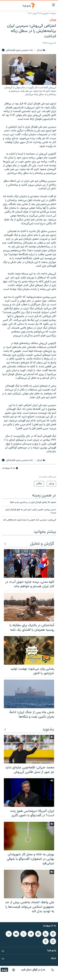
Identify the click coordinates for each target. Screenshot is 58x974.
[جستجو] (52, 970)
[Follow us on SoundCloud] (9, 934)
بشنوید (48, 729)
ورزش (53, 20)
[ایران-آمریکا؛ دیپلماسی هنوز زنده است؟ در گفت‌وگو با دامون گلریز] (29, 792)
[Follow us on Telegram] (31, 934)
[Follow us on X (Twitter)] (23, 934)
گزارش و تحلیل (42, 543)
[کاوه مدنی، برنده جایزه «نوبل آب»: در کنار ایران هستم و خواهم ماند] (29, 563)
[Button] (41, 50)
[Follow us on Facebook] (38, 934)
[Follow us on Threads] (46, 941)
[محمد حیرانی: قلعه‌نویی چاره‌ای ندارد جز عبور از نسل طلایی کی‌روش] (29, 749)
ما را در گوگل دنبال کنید (33, 970)
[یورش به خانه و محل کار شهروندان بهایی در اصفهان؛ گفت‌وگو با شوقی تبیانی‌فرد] (29, 836)
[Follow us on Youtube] (16, 934)
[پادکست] (13, 970)
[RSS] (46, 934)
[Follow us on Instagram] (53, 941)
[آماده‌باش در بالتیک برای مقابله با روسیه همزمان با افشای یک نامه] (29, 607)
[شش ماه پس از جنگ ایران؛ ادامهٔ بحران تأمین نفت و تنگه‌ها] (29, 694)
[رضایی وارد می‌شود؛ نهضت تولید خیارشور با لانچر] (29, 650)
